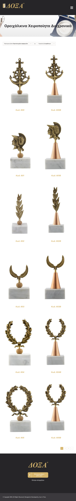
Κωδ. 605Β (56, 438)
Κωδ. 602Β (56, 241)
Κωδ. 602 (20, 241)
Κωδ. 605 (20, 438)
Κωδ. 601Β (56, 175)
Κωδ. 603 (20, 307)
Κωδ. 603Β (56, 307)
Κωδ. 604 (20, 372)
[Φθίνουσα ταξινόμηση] (35, 44)
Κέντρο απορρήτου (38, 480)
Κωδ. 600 (20, 110)
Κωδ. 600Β (56, 110)
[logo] (13, 3)
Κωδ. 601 (20, 175)
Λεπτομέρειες (20, 81)
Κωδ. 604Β (56, 372)
